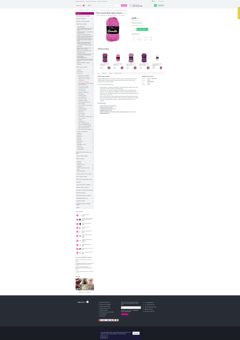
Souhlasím (136, 333)
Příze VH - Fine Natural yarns (82, 131)
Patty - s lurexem (81, 115)
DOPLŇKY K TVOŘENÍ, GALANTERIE (84, 190)
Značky (77, 207)
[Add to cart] (109, 68)
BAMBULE (78, 182)
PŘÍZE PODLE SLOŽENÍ (81, 24)
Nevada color (80, 111)
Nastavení (104, 337)
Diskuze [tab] (110, 73)
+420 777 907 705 (150, 311)
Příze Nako (79, 138)
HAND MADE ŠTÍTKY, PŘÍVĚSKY (83, 184)
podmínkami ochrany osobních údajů (129, 311)
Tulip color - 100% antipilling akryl (84, 126)
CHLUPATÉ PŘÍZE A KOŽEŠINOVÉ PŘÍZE (84, 45)
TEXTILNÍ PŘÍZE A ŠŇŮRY (82, 156)
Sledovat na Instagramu (85, 292)
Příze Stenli (79, 142)
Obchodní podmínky (104, 310)
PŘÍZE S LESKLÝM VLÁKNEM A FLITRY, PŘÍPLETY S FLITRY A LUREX (84, 49)
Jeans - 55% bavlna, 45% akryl (84, 102)
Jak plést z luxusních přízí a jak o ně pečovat (84, 271)
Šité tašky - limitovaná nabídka (82, 21)
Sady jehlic (79, 161)
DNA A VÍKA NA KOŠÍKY (81, 176)
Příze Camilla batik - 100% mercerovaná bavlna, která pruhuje (85, 84)
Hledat (124, 5)
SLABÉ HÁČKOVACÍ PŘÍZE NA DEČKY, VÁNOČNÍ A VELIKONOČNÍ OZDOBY (84, 43)
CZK (154, 1)
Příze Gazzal (79, 134)
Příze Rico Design (80, 147)
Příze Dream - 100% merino (83, 92)
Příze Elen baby (81, 94)
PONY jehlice (79, 166)
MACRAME (79, 64)
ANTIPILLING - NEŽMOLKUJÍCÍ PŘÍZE (84, 34)
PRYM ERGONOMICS (81, 171)
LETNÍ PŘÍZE (79, 46)
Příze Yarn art (79, 136)
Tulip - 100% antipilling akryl (83, 123)
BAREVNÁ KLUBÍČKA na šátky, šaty (83, 62)
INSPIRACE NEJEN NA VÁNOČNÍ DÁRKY (83, 204)
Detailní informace (135, 33)
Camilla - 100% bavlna (152, 78)
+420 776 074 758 (150, 304)
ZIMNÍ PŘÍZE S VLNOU (81, 52)
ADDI (78, 169)
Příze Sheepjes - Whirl (81, 144)
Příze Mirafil (79, 139)
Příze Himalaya (80, 71)
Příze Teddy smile (81, 121)
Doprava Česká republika (102, 1)
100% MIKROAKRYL (81, 26)
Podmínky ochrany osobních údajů (106, 312)
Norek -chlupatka (81, 113)
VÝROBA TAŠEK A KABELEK (82, 187)
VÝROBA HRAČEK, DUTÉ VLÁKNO (83, 174)
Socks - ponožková (81, 118)
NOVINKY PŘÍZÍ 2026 (81, 18)
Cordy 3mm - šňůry (82, 89)
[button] (97, 60)
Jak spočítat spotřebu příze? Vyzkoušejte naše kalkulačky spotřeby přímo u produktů (85, 264)
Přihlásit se (125, 314)
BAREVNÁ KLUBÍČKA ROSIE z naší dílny (83, 153)
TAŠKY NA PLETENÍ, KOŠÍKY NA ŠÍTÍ (84, 179)
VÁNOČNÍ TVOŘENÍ (80, 201)
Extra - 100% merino (82, 97)
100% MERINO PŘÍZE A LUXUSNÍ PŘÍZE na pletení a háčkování (85, 32)
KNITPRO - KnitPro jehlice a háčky (83, 167)
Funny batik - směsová (82, 98)
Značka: (121, 15)
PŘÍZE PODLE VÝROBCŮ (81, 67)
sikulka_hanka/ (150, 309)
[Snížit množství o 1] (136, 30)
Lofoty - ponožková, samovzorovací (85, 105)
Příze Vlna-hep (80, 73)
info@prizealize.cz (150, 302)
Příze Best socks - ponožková (83, 77)
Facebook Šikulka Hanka (151, 307)
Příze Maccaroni (80, 141)
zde (125, 333)
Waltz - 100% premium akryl (83, 127)
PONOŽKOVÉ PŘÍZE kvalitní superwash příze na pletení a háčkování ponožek (84, 54)
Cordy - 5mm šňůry (82, 90)
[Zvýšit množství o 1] (136, 28)
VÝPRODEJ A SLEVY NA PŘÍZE (83, 16)
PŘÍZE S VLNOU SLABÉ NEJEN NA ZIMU (84, 50)
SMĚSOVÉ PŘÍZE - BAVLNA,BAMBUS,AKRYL (82, 57)
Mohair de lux (80, 107)
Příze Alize (79, 70)
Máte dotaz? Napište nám (80, 1)
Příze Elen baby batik (82, 95)
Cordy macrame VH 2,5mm (83, 87)
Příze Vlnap (79, 146)
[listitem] (105, 61)
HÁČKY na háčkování (81, 164)
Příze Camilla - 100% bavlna (83, 81)
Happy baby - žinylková (82, 100)
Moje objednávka (103, 314)
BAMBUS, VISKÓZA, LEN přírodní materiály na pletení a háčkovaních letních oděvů (85, 37)
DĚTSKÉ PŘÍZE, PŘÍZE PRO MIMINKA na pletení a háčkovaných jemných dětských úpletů (84, 39)
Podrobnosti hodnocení (112, 15)
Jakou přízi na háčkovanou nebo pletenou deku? (84, 260)
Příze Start (80, 119)
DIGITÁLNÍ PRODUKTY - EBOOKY (83, 195)
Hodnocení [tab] (104, 73)
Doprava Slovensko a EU (105, 308)
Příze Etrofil (79, 133)
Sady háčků (79, 163)
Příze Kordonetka (81, 103)
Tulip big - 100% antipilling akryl (84, 124)
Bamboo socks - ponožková (83, 75)
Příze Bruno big (81, 80)
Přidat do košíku (142, 29)
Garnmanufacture (80, 149)
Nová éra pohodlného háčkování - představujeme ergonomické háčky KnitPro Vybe (84, 267)
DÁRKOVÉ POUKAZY (81, 193)
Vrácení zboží (102, 316)
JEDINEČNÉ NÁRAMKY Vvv (82, 198)
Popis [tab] (99, 73)
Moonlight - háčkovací (82, 108)
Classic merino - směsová (83, 86)
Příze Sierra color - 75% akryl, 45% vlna (85, 116)
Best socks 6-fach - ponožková (84, 78)
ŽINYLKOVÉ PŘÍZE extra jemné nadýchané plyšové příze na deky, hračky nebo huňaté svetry (85, 60)
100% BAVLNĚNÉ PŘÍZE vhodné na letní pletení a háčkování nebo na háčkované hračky (84, 29)
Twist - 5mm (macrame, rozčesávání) (85, 129)
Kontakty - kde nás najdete (91, 1)
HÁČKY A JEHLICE (80, 158)
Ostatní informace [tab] (118, 73)
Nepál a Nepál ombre (82, 110)
